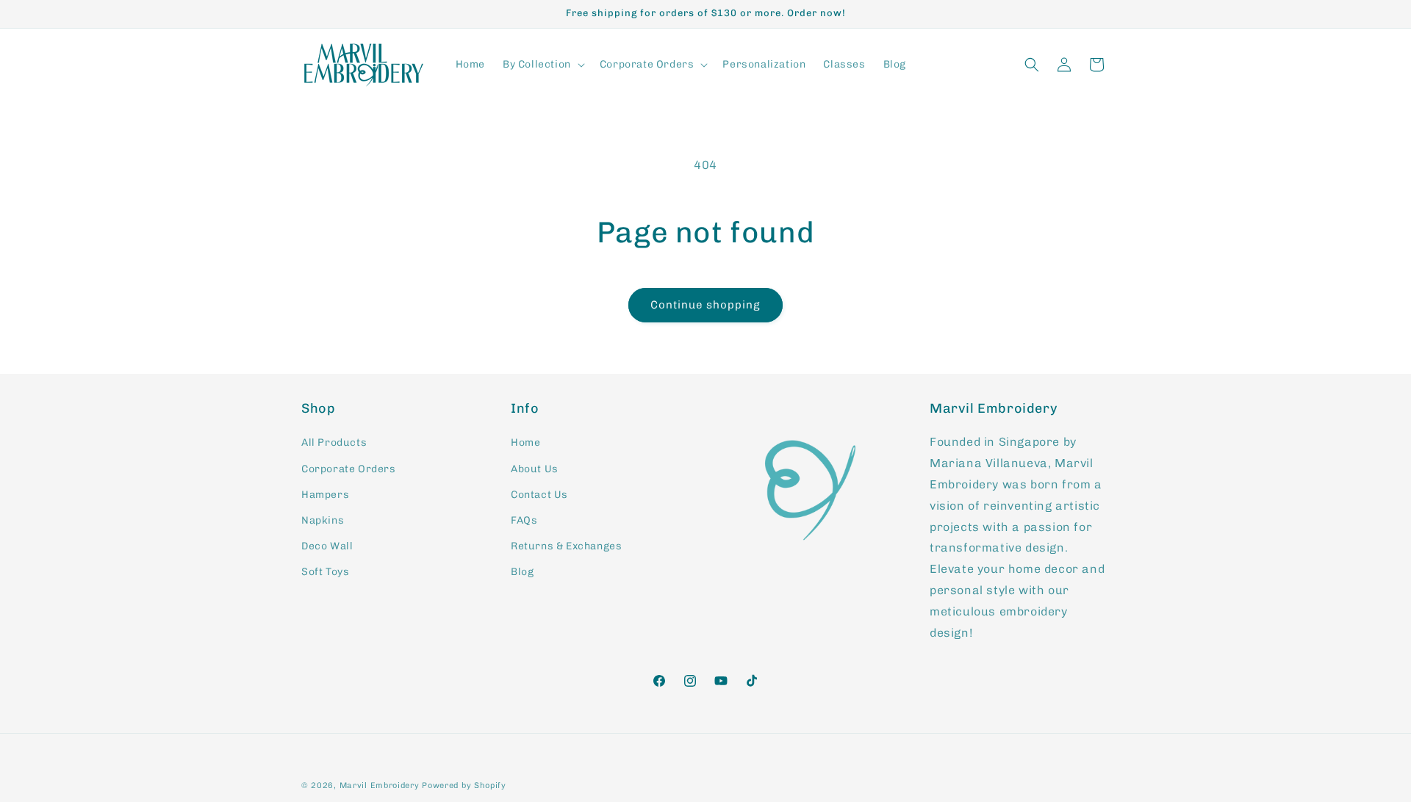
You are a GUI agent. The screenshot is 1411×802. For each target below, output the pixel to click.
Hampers (325, 494)
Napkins (322, 520)
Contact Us (539, 494)
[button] (542, 64)
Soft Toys (325, 572)
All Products (334, 442)
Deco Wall (327, 546)
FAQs (524, 520)
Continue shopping (705, 304)
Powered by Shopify (464, 785)
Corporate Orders (348, 469)
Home (525, 442)
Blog (522, 572)
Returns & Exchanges (566, 546)
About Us (535, 469)
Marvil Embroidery (381, 785)
